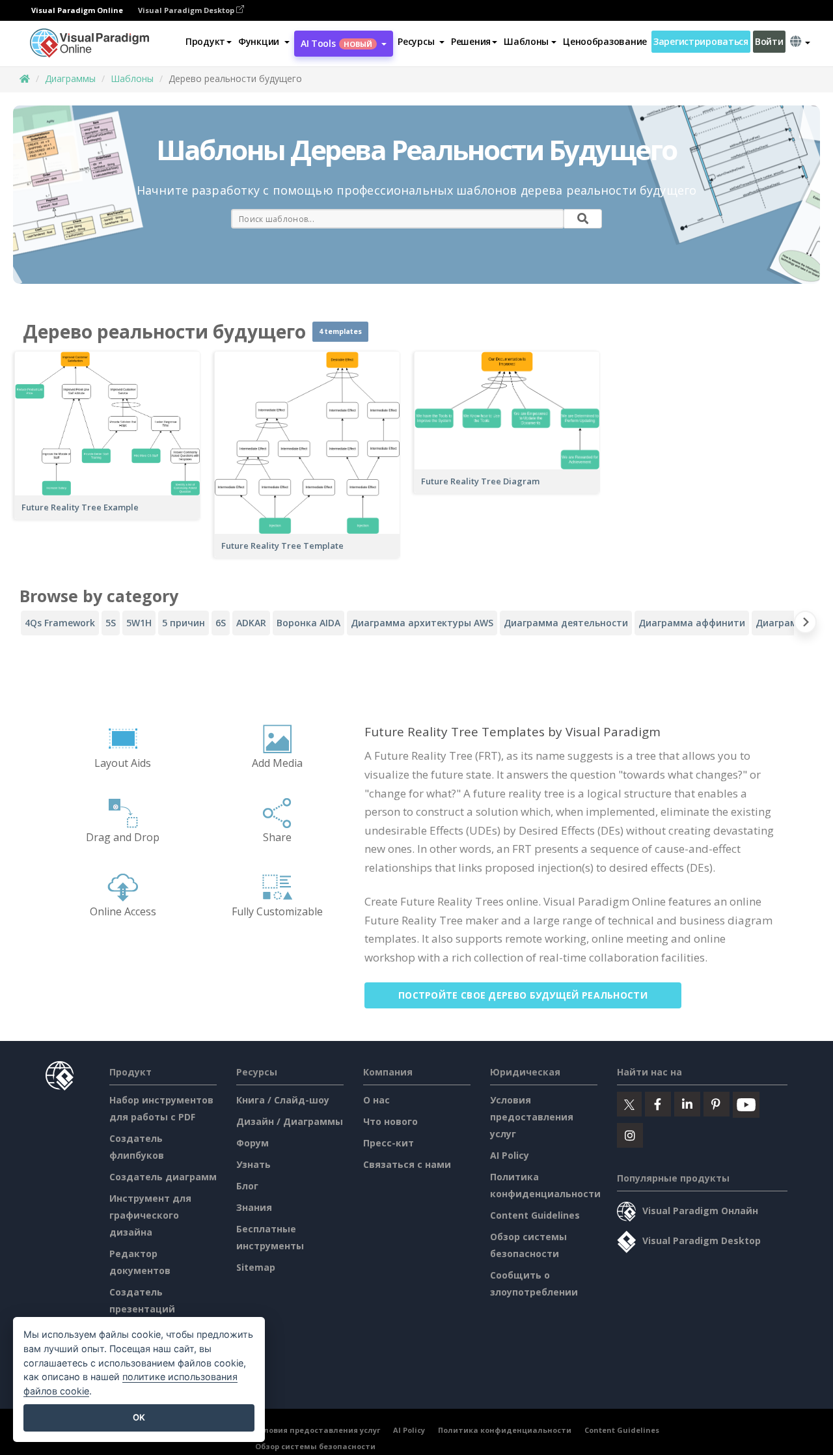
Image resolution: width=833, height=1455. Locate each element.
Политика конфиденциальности (504, 1430)
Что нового (390, 1121)
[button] (264, 42)
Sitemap (255, 1267)
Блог (247, 1186)
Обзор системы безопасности (315, 1446)
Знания (254, 1207)
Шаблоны (132, 78)
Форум (252, 1143)
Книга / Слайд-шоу (282, 1100)
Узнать (253, 1164)
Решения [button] (471, 41)
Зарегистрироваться (700, 41)
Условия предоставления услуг (531, 1117)
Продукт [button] (205, 41)
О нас (376, 1100)
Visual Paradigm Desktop (187, 10)
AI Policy (509, 1155)
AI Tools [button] (336, 43)
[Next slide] (805, 625)
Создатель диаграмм (163, 1177)
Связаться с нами (407, 1164)
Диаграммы (70, 78)
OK (139, 1417)
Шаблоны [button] (526, 41)
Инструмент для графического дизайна (150, 1215)
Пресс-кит (388, 1143)
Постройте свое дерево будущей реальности (523, 995)
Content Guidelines (535, 1215)
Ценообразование (605, 41)
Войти (769, 41)
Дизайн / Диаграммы (289, 1121)
